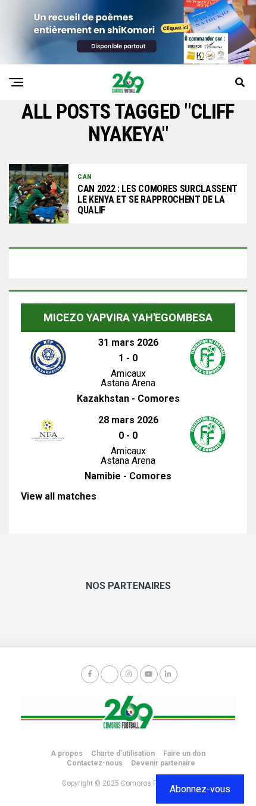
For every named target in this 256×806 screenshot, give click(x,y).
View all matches (58, 496)
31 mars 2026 (128, 342)
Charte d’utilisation (123, 753)
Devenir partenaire (163, 763)
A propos (67, 753)
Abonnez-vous (200, 789)
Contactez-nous (95, 763)
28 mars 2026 (128, 420)
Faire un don (184, 753)
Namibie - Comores (128, 476)
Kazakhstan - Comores (128, 398)
